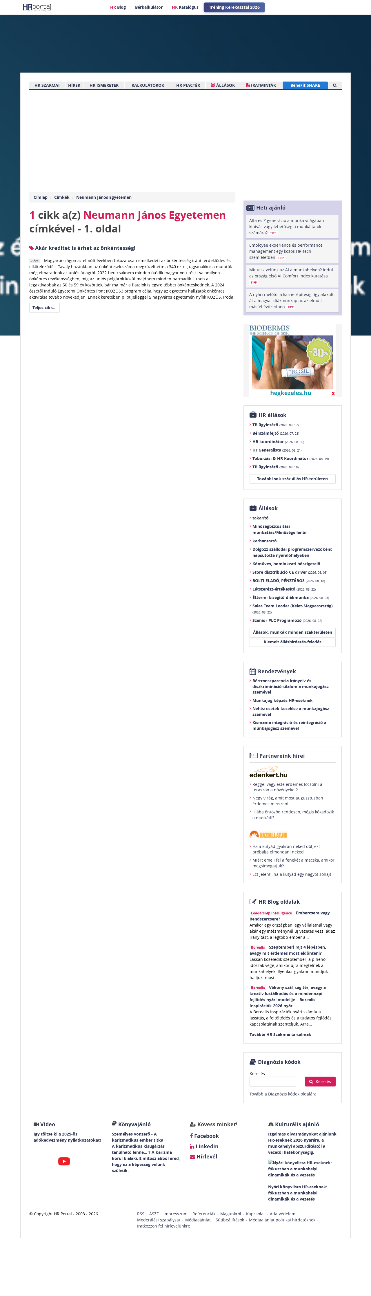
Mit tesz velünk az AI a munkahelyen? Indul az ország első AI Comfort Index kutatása (291, 275)
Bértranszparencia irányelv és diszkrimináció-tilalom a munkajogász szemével (290, 686)
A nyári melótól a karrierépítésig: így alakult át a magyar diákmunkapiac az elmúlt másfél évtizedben (291, 300)
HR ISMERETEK (104, 85)
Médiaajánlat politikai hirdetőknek (282, 1220)
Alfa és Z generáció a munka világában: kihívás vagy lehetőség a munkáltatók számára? (287, 226)
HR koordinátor (278, 441)
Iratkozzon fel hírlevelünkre (163, 1226)
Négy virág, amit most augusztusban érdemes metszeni (287, 800)
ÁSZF (154, 1213)
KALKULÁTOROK (148, 85)
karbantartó (264, 541)
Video (47, 1124)
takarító (260, 518)
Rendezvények (277, 671)
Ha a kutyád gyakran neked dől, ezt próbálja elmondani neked (286, 849)
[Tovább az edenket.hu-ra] (293, 771)
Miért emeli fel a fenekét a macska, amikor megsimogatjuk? (293, 863)
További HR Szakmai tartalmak (280, 1034)
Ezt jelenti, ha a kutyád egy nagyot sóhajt (291, 874)
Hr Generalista (276, 450)
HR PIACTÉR (188, 85)
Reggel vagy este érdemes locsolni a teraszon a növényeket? (287, 787)
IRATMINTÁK (263, 85)
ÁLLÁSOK (225, 85)
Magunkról (230, 1213)
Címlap (41, 197)
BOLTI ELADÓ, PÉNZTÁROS (288, 580)
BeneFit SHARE (305, 85)
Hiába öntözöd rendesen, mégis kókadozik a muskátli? (293, 814)
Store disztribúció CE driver (289, 572)
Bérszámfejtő (275, 433)
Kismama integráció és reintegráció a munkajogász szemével (289, 725)
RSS (140, 1213)
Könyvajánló (134, 1124)
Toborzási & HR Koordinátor (290, 458)
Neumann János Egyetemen (104, 197)
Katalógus (185, 7)
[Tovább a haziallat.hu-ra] (293, 834)
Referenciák (203, 1213)
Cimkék (62, 197)
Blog (118, 7)
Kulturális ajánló (296, 1124)
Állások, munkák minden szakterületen (292, 632)
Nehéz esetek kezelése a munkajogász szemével (290, 711)
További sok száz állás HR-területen (292, 478)
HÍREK (74, 85)
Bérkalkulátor (149, 7)
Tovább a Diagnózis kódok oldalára (283, 1094)
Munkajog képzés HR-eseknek (282, 700)
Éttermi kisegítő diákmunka (290, 597)
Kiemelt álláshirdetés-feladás (292, 642)
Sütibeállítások (230, 1220)
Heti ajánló (270, 207)
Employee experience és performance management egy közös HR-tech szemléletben (286, 251)
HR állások (272, 415)
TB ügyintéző (275, 424)
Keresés (257, 1073)
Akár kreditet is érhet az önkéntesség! (84, 248)
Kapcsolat (255, 1213)
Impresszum (175, 1213)
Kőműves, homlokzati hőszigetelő (286, 563)
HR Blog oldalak (279, 901)
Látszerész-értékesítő (284, 589)
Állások (268, 508)
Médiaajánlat (198, 1220)
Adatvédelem (282, 1213)
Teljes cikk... (44, 307)
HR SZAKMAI (47, 85)
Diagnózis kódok (279, 1062)
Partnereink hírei (282, 755)
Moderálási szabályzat (158, 1220)
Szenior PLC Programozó (287, 620)
